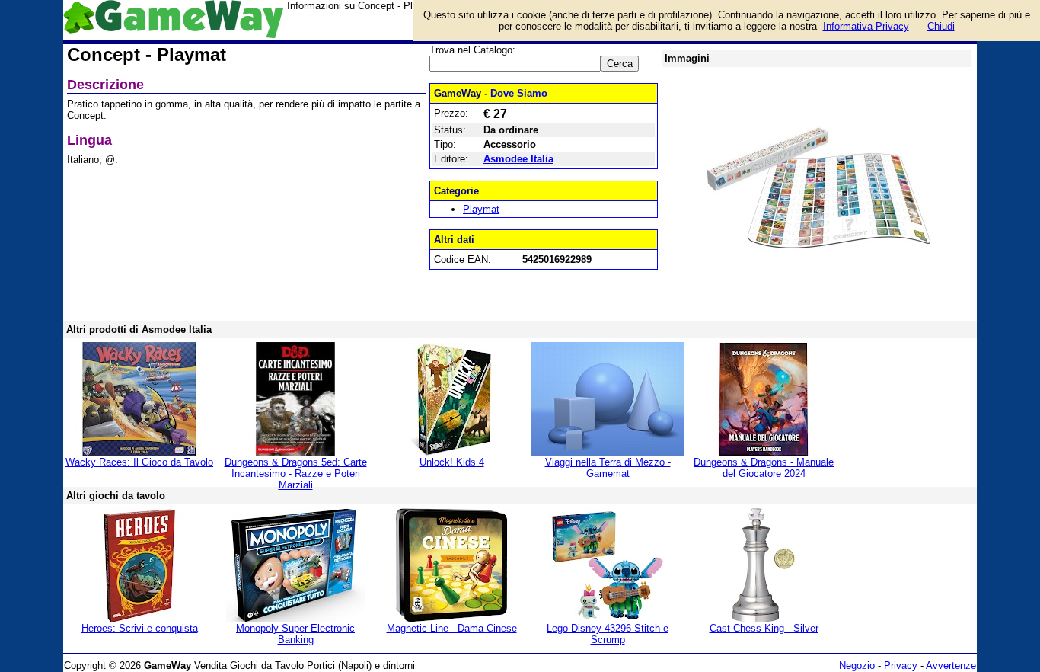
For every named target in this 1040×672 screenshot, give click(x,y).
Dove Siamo (518, 93)
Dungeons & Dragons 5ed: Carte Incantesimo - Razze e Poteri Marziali (296, 473)
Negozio (857, 665)
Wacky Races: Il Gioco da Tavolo (139, 462)
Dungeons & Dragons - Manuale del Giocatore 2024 (764, 467)
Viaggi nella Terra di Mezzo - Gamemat (608, 467)
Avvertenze (951, 665)
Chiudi (941, 26)
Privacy (900, 665)
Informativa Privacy (866, 26)
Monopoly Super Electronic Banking (295, 633)
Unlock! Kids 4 (452, 462)
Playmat (481, 209)
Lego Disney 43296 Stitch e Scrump (607, 633)
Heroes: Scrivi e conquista (139, 628)
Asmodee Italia (518, 159)
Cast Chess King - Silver (764, 628)
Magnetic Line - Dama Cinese (452, 628)
